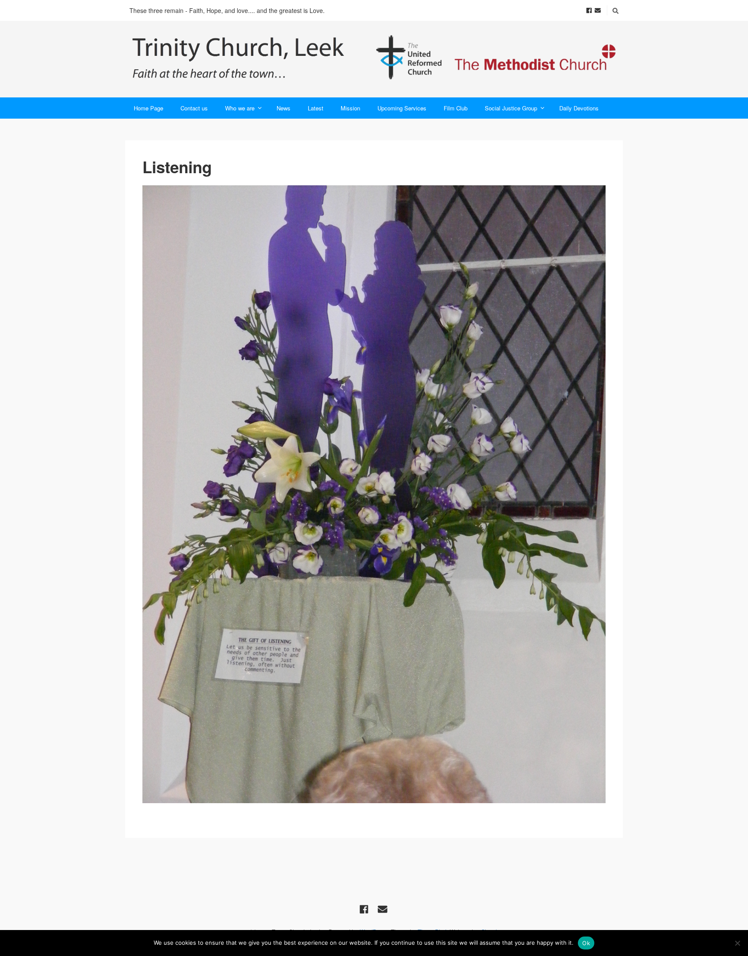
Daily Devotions (579, 108)
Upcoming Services (401, 108)
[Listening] (374, 494)
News (283, 108)
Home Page (148, 108)
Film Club (456, 108)
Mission (350, 108)
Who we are (240, 108)
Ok (586, 943)
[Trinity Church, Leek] (374, 59)
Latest (315, 108)
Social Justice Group (511, 108)
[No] (737, 943)
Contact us (194, 108)
